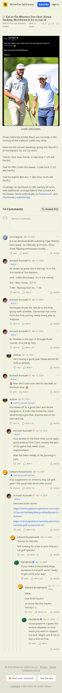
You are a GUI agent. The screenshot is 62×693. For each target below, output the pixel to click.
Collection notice (31, 670)
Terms (52, 667)
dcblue (17, 354)
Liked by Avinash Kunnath (24, 403)
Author (14, 264)
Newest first (51, 209)
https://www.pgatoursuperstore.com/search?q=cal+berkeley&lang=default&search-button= (36, 512)
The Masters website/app (16, 197)
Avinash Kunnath (19, 260)
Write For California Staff (14, 25)
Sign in (55, 4)
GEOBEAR (26, 562)
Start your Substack (23, 678)
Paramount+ (46, 193)
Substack (15, 686)
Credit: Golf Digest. (31, 128)
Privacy (44, 667)
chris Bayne (16, 236)
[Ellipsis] (57, 236)
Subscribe (44, 4)
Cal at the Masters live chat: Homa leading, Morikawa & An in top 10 (27, 18)
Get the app (46, 678)
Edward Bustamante (21, 471)
